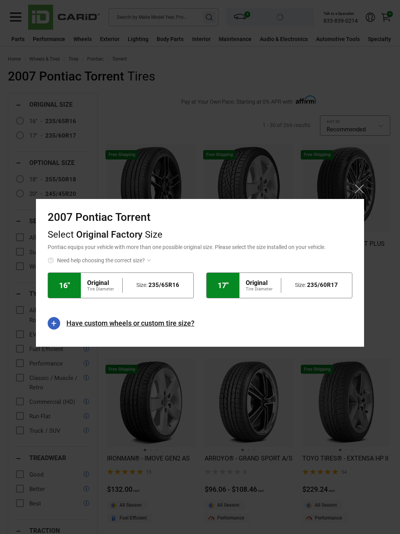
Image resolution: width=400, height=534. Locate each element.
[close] (359, 189)
